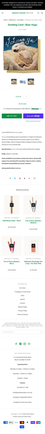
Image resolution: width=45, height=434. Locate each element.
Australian (20, 20)
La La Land (22, 29)
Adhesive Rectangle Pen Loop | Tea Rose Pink (33, 263)
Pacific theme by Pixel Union (22, 416)
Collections (12, 20)
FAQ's (22, 295)
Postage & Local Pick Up (22, 292)
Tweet (15, 178)
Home (5, 20)
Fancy (24, 178)
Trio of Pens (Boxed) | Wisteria (33, 222)
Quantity (18, 96)
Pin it (20, 178)
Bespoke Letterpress (11, 218)
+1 (29, 178)
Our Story (22, 288)
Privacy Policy (22, 310)
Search (22, 299)
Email (34, 178)
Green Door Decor (28, 414)
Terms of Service (22, 314)
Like (10, 178)
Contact (22, 303)
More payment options (33, 121)
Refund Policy (22, 307)
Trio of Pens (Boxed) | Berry (12, 263)
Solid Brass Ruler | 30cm (12, 221)
